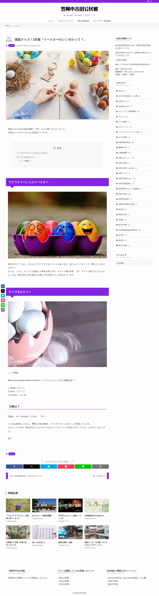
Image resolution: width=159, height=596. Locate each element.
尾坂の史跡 (124, 214)
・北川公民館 (63, 584)
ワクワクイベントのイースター (34, 153)
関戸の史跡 (124, 245)
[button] (14, 466)
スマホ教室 (124, 121)
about (122, 90)
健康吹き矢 (124, 147)
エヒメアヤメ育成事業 (129, 111)
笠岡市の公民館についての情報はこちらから (28, 577)
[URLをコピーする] (100, 466)
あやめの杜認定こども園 (129, 96)
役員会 (122, 219)
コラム (11, 45)
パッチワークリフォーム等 (130, 132)
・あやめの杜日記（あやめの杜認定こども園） (127, 577)
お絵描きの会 (125, 106)
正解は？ (27, 160)
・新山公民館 (63, 577)
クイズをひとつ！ (28, 157)
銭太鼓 (122, 240)
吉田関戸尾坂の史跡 (127, 204)
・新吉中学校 (112, 584)
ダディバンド (125, 127)
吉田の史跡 (124, 163)
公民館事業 (124, 152)
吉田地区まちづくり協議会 (130, 188)
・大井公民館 (63, 581)
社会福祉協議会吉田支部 (129, 230)
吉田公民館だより (126, 178)
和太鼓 (122, 209)
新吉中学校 (124, 224)
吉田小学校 (124, 194)
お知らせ (123, 101)
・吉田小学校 (112, 581)
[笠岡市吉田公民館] (79, 9)
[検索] (151, 1)
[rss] (148, 1)
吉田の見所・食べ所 (127, 168)
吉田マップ (124, 173)
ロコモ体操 (124, 137)
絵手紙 (122, 235)
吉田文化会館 (125, 199)
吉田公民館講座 (126, 183)
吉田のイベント (126, 157)
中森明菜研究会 (126, 142)
